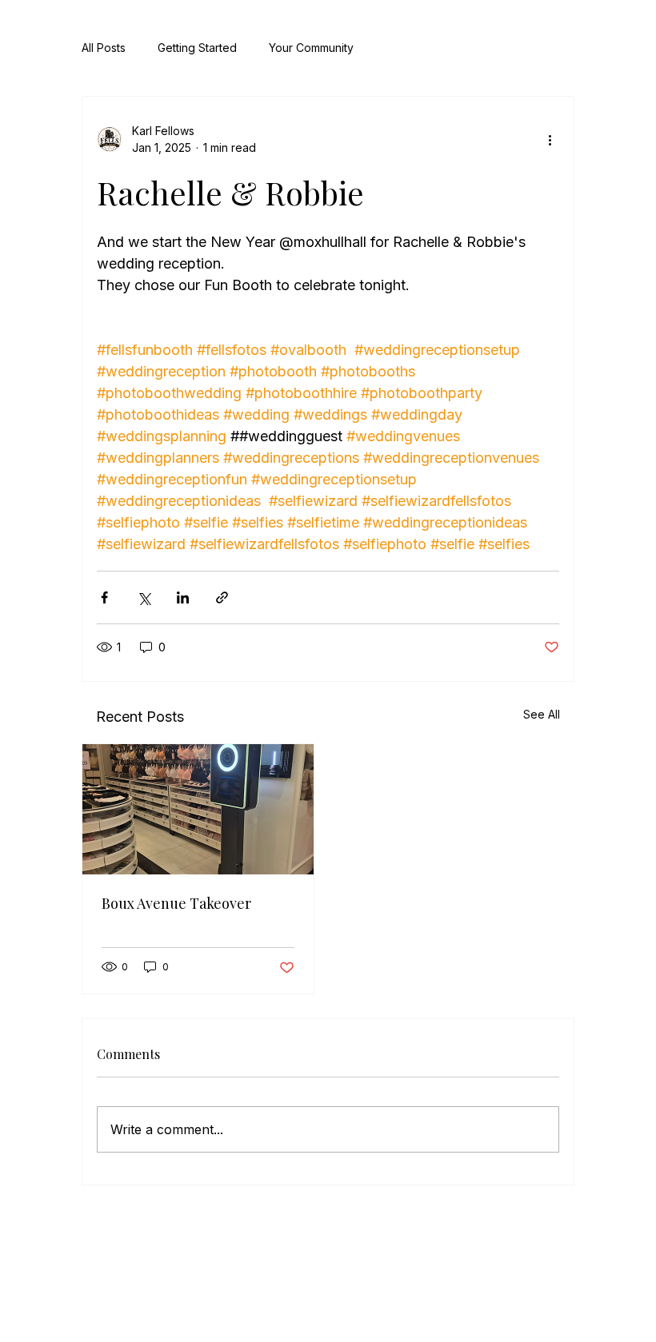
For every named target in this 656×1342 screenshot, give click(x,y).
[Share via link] (222, 597)
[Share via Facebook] (104, 597)
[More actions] (549, 139)
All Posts (104, 47)
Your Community (311, 47)
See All (541, 714)
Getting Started (197, 47)
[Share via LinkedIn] (182, 597)
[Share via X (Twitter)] (143, 597)
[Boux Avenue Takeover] (198, 809)
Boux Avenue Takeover (176, 903)
